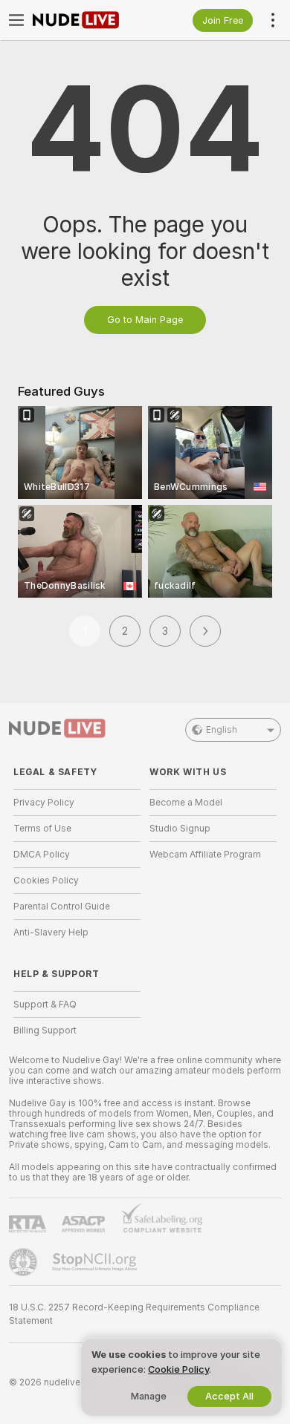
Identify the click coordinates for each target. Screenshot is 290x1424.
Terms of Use (42, 828)
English (221, 730)
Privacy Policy (43, 802)
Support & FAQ (45, 1004)
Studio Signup (179, 828)
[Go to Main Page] (89, 20)
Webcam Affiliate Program (205, 854)
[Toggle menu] (16, 20)
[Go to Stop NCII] (96, 1262)
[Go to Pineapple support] (24, 1262)
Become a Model (185, 802)
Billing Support (45, 1030)
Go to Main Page (145, 319)
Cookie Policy (178, 1369)
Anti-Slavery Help (50, 932)
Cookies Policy (46, 880)
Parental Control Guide (61, 906)
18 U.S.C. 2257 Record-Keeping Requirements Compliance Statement (134, 1314)
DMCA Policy (41, 854)
